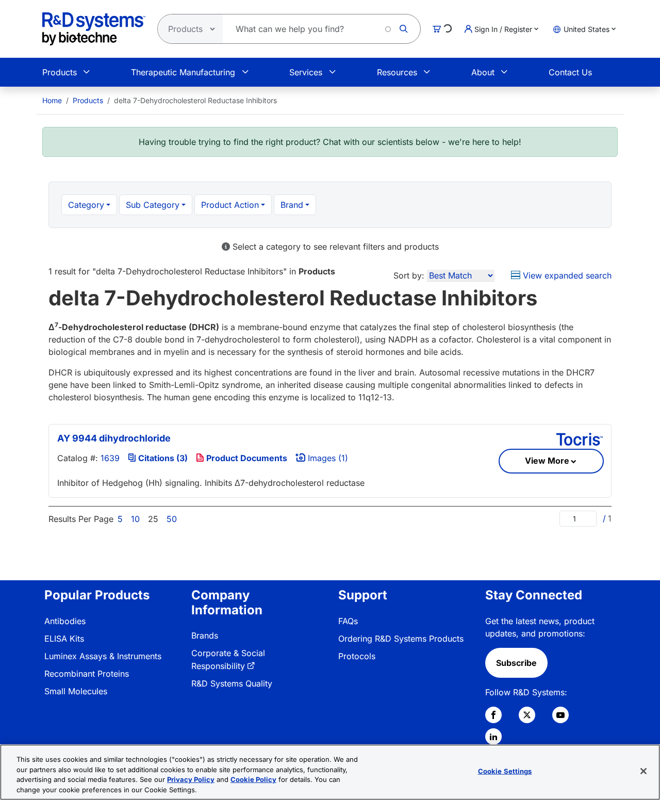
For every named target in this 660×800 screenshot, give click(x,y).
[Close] (643, 771)
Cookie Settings (505, 771)
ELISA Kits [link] (64, 638)
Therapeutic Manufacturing (183, 72)
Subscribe (516, 663)
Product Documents (245, 458)
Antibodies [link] (65, 621)
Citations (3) (162, 458)
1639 (110, 458)
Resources (397, 72)
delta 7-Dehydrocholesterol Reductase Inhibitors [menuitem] (195, 100)
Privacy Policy (190, 779)
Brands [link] (204, 635)
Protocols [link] (356, 656)
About (482, 72)
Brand (291, 205)
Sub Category (152, 205)
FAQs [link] (348, 621)
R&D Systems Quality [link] (231, 683)
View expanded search (566, 275)
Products (59, 72)
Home (52, 100)
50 (172, 519)
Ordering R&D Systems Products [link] (401, 638)
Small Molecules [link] (75, 691)
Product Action (230, 205)
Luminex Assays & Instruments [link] (102, 656)
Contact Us (570, 72)
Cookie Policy (253, 779)
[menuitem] (52, 100)
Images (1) (326, 458)
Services (305, 72)
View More (547, 460)
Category (86, 205)
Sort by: (408, 275)
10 (135, 519)
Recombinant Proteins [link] (86, 673)
